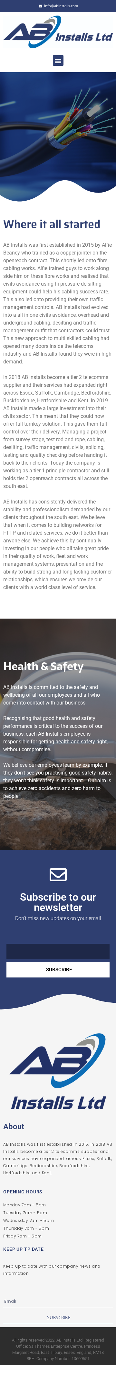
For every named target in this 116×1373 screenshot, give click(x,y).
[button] (58, 60)
